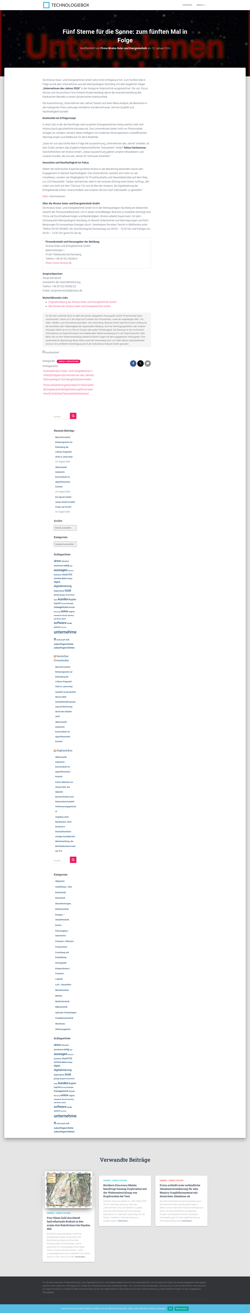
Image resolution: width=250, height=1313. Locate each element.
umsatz (63, 627)
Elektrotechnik (62, 909)
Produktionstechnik (64, 1018)
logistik (57, 603)
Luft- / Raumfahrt (63, 984)
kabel (56, 600)
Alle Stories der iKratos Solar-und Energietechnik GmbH (79, 306)
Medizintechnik (62, 1001)
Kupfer (72, 599)
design (69, 579)
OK (170, 1308)
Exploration (59, 591)
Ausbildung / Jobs (63, 887)
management (61, 607)
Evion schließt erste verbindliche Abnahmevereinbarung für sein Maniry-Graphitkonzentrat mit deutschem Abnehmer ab (180, 1190)
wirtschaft (61, 640)
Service (200, 5)
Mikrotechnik (61, 1007)
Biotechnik (60, 898)
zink (67, 640)
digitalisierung (63, 586)
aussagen (60, 570)
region (72, 611)
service (71, 615)
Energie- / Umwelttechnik (68, 361)
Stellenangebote (63, 1029)
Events (58, 925)
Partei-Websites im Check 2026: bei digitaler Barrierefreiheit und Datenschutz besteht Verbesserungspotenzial (65, 797)
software (60, 623)
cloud (64, 574)
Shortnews (60, 1024)
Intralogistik (60, 963)
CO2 (70, 574)
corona (57, 578)
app (71, 566)
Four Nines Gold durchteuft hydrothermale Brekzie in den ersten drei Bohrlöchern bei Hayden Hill (68, 1223)
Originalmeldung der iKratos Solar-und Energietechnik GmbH (82, 301)
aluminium (59, 565)
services (57, 619)
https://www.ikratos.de (58, 262)
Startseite (187, 5)
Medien (58, 996)
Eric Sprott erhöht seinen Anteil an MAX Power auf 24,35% (65, 502)
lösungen (69, 603)
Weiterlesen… (80, 1257)
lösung (63, 603)
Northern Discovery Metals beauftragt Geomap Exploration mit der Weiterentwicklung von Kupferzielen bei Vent (125, 1190)
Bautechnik (60, 892)
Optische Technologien (66, 1012)
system (57, 627)
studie (69, 623)
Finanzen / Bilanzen (64, 941)
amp (66, 565)
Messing (57, 612)
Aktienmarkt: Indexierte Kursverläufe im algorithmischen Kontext (62, 477)
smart (63, 619)
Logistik (59, 979)
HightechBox (64, 750)
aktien (57, 561)
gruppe (62, 595)
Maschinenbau (62, 990)
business (57, 575)
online (64, 611)
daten (64, 578)
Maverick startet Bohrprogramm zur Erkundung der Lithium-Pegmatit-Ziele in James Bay (64, 447)
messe (72, 607)
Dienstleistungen (63, 903)
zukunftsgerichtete (63, 644)
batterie (70, 571)
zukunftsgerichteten (64, 648)
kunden (63, 599)
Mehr (45, 196)
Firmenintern (61, 947)
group (56, 595)
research (57, 615)
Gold (68, 590)
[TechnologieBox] (66, 5)
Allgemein (60, 881)
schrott (64, 615)
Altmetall (65, 561)
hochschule (70, 595)
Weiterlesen (181, 1308)
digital (57, 582)
